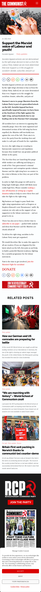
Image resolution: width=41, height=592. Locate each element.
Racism (19, 443)
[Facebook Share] (4, 79)
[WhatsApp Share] (17, 79)
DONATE (9, 269)
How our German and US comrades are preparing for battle (18, 339)
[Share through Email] (27, 79)
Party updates (21, 54)
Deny (20, 576)
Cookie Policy (15, 587)
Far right (4, 443)
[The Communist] (14, 5)
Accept (20, 571)
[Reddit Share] (13, 79)
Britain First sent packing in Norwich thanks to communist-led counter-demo (20, 450)
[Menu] (37, 3)
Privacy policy (24, 587)
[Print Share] (31, 79)
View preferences (20, 581)
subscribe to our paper (11, 224)
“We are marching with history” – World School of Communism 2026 (17, 396)
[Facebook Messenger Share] (22, 79)
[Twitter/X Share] (8, 79)
